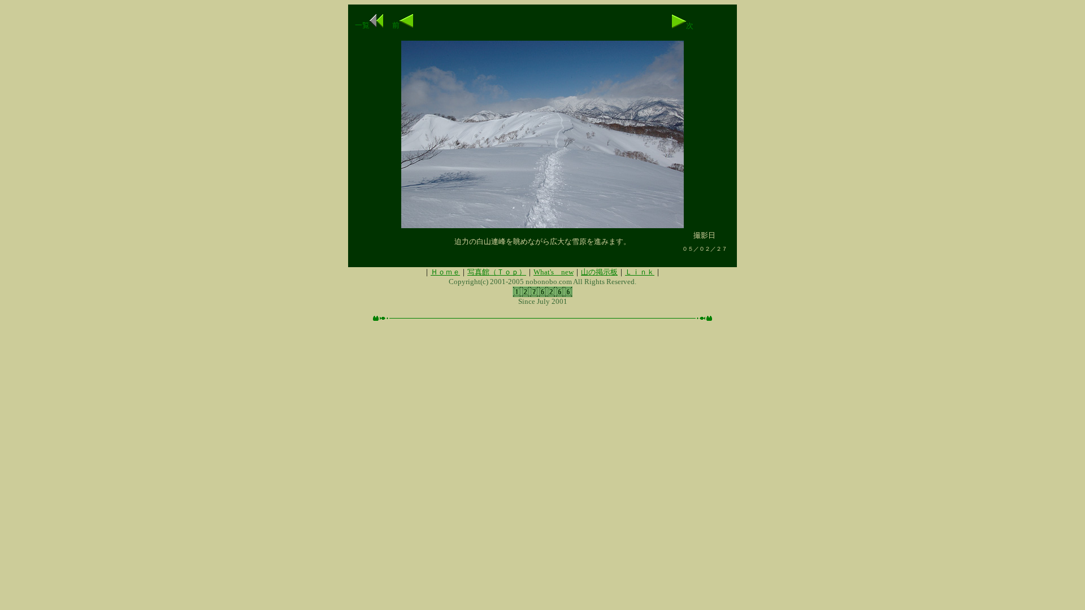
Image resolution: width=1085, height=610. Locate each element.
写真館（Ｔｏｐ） (496, 272)
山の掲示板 (599, 272)
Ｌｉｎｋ (639, 272)
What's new (553, 272)
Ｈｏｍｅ (445, 272)
